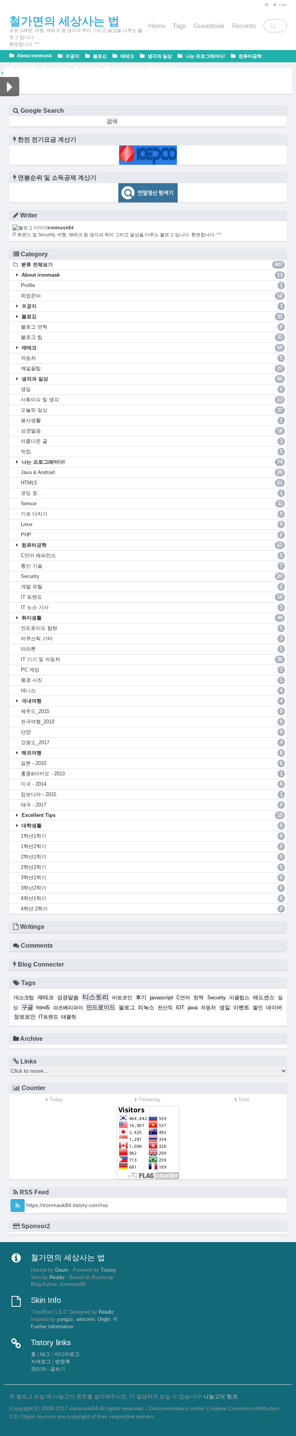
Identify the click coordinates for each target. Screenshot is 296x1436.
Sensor (152, 503)
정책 (198, 997)
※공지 (71, 56)
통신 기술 (152, 566)
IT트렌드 (48, 1017)
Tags (179, 26)
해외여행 (89, 68)
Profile (152, 285)
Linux (152, 524)
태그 (45, 1354)
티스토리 (95, 997)
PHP (152, 535)
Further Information (52, 1326)
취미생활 (25, 68)
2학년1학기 (152, 857)
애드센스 (263, 997)
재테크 (126, 56)
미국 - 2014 (152, 784)
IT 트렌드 (152, 597)
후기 (141, 997)
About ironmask (34, 55)
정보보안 (24, 1017)
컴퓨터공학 (249, 56)
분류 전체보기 (151, 264)
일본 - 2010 (152, 763)
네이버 (274, 1007)
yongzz (65, 1319)
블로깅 (99, 56)
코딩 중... (152, 493)
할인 (258, 1007)
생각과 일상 (159, 56)
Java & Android (152, 472)
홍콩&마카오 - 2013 (152, 773)
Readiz (57, 1277)
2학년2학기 (152, 867)
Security (152, 576)
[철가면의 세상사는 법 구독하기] (17, 1205)
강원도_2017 (152, 742)
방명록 (62, 1361)
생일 (152, 389)
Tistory (108, 1270)
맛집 (152, 451)
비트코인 (122, 997)
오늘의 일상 (152, 410)
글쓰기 (57, 1369)
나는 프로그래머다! (204, 56)
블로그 (127, 1007)
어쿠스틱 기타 (152, 638)
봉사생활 (152, 420)
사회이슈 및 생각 (152, 399)
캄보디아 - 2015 (152, 794)
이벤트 (241, 1007)
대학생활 (166, 68)
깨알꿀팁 (152, 368)
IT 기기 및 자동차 (152, 659)
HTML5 (152, 483)
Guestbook (209, 26)
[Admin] (265, 5)
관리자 (38, 1369)
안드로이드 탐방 (152, 628)
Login (282, 5)
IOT (180, 1007)
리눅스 (146, 1007)
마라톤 (152, 649)
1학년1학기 (152, 836)
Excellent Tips (128, 68)
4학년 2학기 (152, 909)
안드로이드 (100, 1007)
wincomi (85, 1319)
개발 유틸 (152, 586)
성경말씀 (152, 431)
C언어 (183, 997)
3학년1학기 (152, 877)
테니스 (152, 690)
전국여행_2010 (152, 722)
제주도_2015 (152, 711)
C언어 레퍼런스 (152, 555)
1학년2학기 (152, 846)
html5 (43, 1007)
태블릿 (68, 1017)
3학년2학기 (152, 888)
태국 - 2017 (152, 805)
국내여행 (57, 68)
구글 (27, 1007)
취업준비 (152, 296)
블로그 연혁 (152, 327)
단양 (152, 732)
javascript (161, 997)
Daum (61, 1270)
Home (156, 26)
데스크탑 (24, 997)
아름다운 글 (152, 441)
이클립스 (239, 997)
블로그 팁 (152, 337)
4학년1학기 (152, 898)
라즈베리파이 (68, 1007)
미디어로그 (66, 1354)
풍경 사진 (152, 680)
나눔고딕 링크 (220, 1396)
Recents (244, 26)
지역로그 (41, 1361)
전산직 (165, 1007)
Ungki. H (107, 1319)
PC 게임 (152, 670)
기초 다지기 (152, 514)
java (193, 1007)
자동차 (152, 358)
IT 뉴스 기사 (152, 607)
